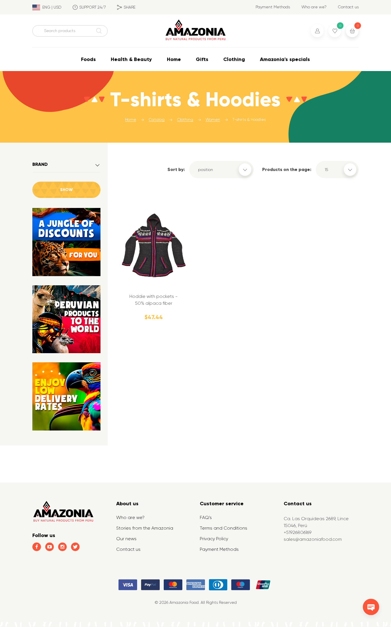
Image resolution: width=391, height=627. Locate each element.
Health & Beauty (131, 59)
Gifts (202, 59)
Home (174, 59)
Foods (88, 59)
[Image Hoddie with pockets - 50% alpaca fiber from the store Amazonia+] (153, 246)
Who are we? (314, 7)
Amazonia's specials (285, 59)
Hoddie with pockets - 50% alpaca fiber (153, 300)
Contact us (348, 7)
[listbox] (221, 169)
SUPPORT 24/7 (92, 7)
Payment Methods (273, 7)
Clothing (234, 59)
